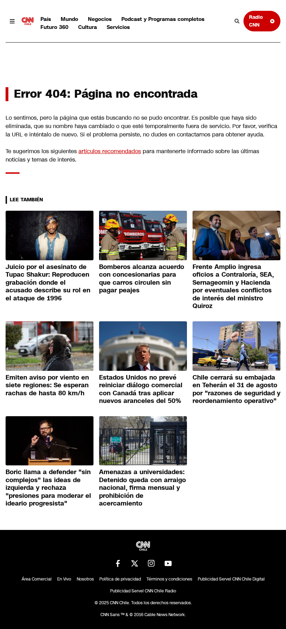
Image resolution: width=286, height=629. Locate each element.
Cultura (87, 27)
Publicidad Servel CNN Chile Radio (143, 591)
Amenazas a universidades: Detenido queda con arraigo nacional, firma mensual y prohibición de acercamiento (142, 487)
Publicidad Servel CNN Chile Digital (231, 579)
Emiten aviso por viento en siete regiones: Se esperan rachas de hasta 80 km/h (47, 385)
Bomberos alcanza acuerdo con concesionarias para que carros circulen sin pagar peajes (141, 278)
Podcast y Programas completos (162, 19)
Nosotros (85, 579)
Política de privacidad (120, 579)
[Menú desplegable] (12, 21)
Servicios (118, 27)
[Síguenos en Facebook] (117, 563)
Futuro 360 (54, 27)
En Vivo (64, 579)
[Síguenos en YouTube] (168, 563)
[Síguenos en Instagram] (151, 563)
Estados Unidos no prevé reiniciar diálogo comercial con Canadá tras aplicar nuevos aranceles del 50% (140, 389)
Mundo (69, 19)
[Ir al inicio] (27, 21)
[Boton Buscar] (237, 21)
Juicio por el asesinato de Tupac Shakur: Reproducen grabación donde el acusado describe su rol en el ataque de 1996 (48, 282)
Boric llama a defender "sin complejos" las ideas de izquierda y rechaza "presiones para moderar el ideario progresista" (48, 487)
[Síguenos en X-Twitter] (134, 563)
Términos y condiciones (169, 579)
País (45, 19)
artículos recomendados (109, 151)
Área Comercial (37, 579)
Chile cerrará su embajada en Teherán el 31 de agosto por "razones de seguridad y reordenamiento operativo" (236, 389)
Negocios (100, 19)
